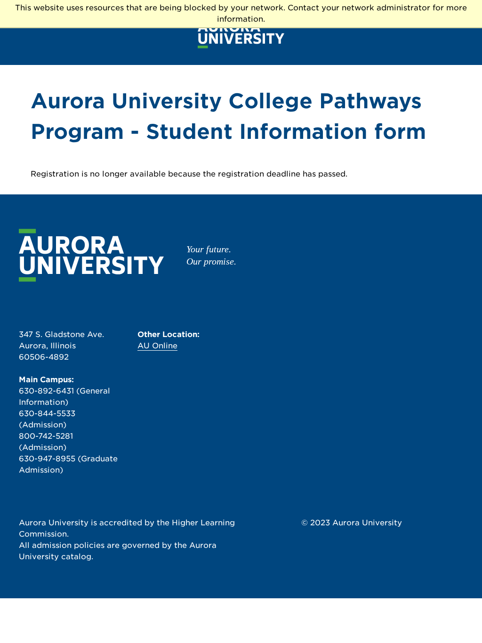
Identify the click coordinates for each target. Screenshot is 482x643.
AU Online (157, 345)
